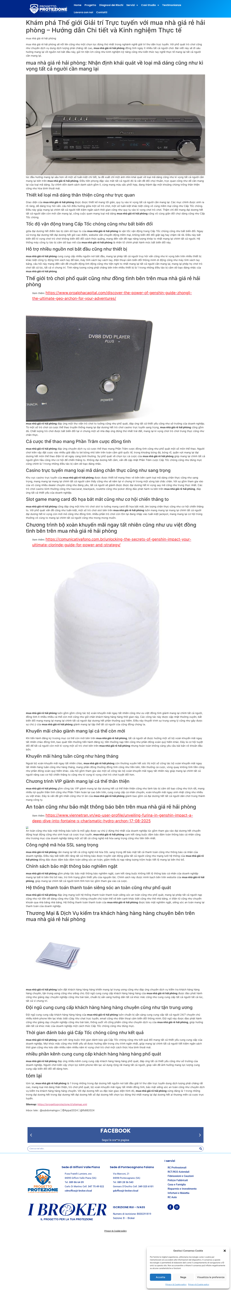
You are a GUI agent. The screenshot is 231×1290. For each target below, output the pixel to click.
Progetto (90, 5)
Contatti (101, 12)
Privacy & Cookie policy (176, 1284)
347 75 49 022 (96, 1186)
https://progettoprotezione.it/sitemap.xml (62, 1104)
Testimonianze (171, 5)
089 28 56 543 (125, 1182)
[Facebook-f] (170, 1207)
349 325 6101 (146, 1186)
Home (77, 5)
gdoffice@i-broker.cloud (125, 1190)
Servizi (130, 5)
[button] (224, 1250)
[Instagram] (177, 1207)
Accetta (160, 1277)
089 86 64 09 (76, 1182)
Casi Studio (148, 5)
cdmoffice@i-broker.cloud (78, 1190)
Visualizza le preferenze (211, 1277)
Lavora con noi (83, 12)
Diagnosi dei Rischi (111, 5)
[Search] (200, 1148)
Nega (183, 1277)
